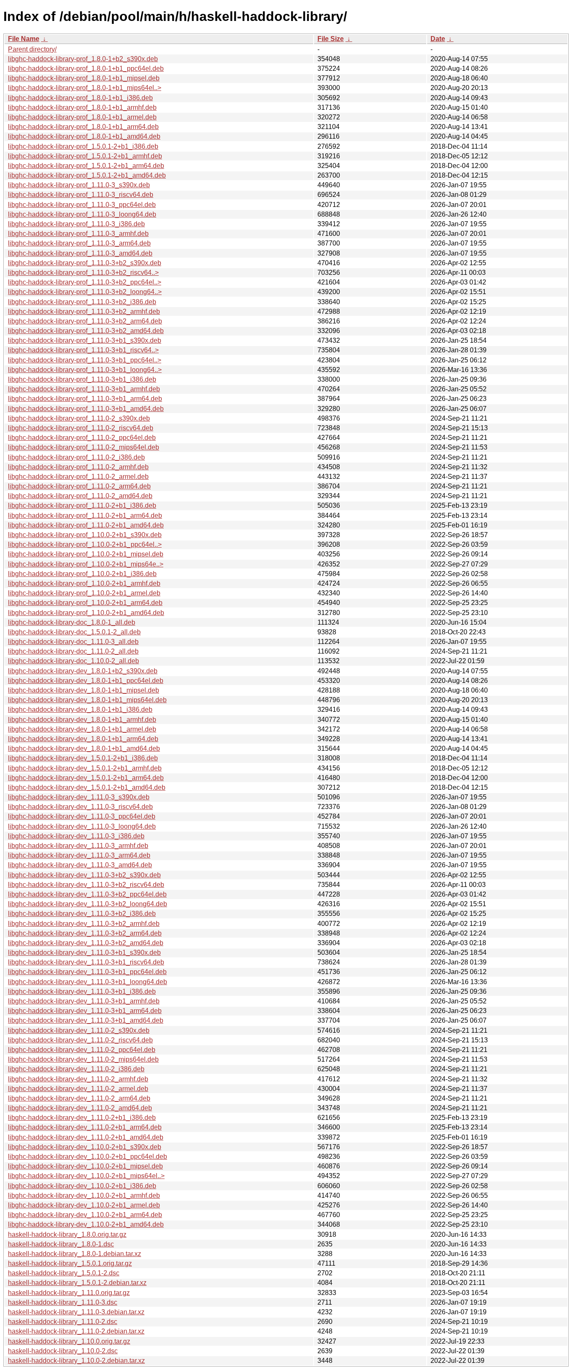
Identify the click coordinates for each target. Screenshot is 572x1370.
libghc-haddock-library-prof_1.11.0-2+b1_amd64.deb (86, 525)
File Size (330, 38)
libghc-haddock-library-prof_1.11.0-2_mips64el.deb (83, 447)
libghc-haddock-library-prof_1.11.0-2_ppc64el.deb (82, 437)
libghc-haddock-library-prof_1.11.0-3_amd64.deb (80, 253)
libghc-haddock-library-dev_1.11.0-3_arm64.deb (79, 855)
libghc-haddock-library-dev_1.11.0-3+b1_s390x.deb (84, 952)
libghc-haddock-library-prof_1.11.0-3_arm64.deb (79, 243)
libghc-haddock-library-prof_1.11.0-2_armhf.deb (78, 466)
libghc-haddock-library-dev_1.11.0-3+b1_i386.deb (82, 991)
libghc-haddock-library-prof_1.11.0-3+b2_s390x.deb (84, 262)
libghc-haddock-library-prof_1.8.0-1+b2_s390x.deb (83, 58)
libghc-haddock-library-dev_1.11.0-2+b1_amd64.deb (85, 1137)
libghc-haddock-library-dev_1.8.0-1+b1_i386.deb (80, 709)
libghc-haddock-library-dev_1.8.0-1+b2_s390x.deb (82, 671)
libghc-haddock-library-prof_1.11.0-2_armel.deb (78, 476)
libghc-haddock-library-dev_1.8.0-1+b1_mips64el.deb (87, 699)
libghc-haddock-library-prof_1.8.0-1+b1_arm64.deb (83, 126)
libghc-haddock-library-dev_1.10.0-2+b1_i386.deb (82, 1185)
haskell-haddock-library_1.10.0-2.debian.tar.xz (76, 1360)
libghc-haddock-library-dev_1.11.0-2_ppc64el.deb (81, 1049)
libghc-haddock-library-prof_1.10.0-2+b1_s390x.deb (85, 534)
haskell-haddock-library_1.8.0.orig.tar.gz (67, 1234)
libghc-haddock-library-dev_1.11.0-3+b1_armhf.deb (84, 1001)
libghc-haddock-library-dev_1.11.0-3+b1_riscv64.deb (86, 962)
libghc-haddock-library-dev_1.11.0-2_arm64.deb (79, 1098)
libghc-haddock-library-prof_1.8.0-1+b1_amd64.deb (84, 136)
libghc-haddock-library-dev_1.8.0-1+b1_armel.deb (82, 729)
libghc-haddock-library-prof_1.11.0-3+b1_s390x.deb (84, 340)
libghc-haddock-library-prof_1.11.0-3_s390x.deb (79, 185)
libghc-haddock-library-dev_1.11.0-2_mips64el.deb (83, 1059)
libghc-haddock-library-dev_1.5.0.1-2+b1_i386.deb (83, 758)
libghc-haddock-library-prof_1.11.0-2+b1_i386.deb (82, 505)
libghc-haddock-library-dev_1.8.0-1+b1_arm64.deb (83, 738)
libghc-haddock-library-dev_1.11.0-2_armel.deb (78, 1088)
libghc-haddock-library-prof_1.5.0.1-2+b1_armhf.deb (85, 156)
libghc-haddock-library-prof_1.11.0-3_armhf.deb (78, 233)
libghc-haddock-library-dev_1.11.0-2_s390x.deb (78, 1030)
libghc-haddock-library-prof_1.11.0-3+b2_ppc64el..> (84, 282)
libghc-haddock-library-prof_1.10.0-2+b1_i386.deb (82, 573)
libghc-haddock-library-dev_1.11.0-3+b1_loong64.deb (87, 981)
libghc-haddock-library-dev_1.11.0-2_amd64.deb (80, 1108)
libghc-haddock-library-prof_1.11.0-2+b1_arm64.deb (85, 515)
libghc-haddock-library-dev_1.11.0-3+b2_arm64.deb (85, 933)
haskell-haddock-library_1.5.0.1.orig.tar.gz (70, 1263)
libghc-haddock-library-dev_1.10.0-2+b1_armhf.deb (84, 1195)
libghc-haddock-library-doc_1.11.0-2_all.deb (73, 651)
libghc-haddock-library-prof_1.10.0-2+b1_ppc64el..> (85, 544)
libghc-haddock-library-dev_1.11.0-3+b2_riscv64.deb (86, 884)
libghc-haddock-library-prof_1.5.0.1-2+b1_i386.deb (83, 146)
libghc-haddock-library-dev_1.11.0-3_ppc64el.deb (81, 816)
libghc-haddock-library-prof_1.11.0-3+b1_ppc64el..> (84, 360)
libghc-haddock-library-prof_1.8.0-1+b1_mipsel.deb (84, 78)
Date (437, 38)
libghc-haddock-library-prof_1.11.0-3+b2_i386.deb (82, 301)
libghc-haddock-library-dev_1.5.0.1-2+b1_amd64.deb (86, 787)
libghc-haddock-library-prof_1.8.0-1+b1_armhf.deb (82, 107)
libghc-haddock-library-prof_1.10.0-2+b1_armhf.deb (84, 583)
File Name (23, 38)
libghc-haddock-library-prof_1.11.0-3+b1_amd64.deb (86, 408)
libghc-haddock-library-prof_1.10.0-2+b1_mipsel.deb (85, 554)
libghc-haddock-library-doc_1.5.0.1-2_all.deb (74, 632)
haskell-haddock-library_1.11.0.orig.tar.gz (69, 1292)
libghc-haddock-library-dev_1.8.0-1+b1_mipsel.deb (83, 690)
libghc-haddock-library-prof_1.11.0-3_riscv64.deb (80, 194)
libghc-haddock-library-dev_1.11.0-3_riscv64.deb (80, 806)
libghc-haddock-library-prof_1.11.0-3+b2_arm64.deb (85, 321)
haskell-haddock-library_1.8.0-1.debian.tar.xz (74, 1253)
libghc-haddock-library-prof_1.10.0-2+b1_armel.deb (84, 593)
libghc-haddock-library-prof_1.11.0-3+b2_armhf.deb (84, 311)
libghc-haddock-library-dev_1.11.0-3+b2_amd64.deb (85, 942)
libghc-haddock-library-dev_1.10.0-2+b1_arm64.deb (85, 1214)
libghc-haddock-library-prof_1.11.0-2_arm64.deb (79, 486)
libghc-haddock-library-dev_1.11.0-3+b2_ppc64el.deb (87, 894)
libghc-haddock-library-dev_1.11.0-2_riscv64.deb (80, 1040)
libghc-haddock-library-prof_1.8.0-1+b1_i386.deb (80, 97)
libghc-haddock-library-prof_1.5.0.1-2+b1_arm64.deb (86, 165)
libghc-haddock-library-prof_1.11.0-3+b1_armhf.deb (84, 389)
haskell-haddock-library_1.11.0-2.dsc (62, 1321)
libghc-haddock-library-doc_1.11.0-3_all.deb (73, 641)
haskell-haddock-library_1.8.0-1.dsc (61, 1244)
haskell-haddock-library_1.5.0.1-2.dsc (63, 1273)
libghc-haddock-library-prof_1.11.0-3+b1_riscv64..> (83, 350)
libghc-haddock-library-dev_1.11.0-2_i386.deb (76, 1069)
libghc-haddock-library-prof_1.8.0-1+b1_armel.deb (82, 117)
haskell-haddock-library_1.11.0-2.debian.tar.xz (76, 1331)
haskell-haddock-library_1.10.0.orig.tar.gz (69, 1341)
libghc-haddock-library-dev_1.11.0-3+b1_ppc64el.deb (87, 971)
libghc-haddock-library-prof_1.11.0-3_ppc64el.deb (82, 204)
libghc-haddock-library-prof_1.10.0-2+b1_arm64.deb (85, 602)
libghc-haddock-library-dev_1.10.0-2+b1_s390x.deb (84, 1146)
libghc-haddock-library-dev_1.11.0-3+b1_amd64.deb (85, 1020)
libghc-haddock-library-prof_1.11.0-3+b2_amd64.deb (86, 330)
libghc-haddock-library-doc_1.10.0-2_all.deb (73, 660)
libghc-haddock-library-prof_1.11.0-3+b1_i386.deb (82, 379)
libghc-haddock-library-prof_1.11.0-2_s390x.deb (79, 418)
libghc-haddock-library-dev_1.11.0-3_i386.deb (76, 836)
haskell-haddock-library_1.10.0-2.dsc (63, 1350)
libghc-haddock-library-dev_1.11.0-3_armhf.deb (78, 845)
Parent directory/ (32, 49)
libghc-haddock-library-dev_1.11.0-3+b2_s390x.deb (84, 875)
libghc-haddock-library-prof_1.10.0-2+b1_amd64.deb (86, 612)
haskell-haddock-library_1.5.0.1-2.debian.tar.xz (77, 1282)
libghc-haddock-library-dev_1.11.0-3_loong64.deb (82, 826)
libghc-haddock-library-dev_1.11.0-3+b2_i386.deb (82, 913)
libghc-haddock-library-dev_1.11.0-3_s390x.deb (78, 797)
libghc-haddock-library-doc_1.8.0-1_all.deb (71, 622)
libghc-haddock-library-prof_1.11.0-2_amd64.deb (80, 495)
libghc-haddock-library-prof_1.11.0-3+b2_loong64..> (85, 291)
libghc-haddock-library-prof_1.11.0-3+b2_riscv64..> (83, 272)
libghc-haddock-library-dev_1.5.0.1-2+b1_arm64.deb (86, 777)
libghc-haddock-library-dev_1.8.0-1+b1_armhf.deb (82, 719)
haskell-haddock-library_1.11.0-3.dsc (62, 1302)
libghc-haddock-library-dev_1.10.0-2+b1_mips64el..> (86, 1175)
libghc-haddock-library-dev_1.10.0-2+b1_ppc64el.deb (87, 1156)
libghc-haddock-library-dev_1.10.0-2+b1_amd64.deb (86, 1224)
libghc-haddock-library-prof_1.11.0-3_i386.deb (76, 223)
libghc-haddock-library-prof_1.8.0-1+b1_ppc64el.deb (86, 68)
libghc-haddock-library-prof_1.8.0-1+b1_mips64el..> (84, 87)
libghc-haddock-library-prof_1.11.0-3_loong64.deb (82, 214)
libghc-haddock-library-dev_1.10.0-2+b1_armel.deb (84, 1205)
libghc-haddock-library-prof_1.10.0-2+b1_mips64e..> (85, 564)
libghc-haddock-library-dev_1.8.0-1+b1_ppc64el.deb (85, 680)
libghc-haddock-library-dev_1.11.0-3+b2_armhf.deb (84, 923)
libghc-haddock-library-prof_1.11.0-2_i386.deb (76, 457)
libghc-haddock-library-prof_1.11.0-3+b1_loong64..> (85, 369)
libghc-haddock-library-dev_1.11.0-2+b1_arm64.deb (85, 1127)
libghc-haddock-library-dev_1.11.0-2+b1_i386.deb (82, 1117)
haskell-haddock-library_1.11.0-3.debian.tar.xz (76, 1312)
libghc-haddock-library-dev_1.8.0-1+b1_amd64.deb (84, 748)
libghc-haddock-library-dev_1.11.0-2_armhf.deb (78, 1079)
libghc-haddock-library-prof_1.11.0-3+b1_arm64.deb (85, 398)
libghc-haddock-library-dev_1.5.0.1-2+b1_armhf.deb (85, 768)
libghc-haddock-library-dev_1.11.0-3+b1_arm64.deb (85, 1010)
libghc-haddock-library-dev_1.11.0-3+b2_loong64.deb (87, 903)
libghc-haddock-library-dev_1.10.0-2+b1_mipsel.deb (85, 1166)
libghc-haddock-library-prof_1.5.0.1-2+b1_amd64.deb (87, 175)
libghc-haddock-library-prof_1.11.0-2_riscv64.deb (80, 428)
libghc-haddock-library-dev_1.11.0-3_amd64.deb (80, 865)
